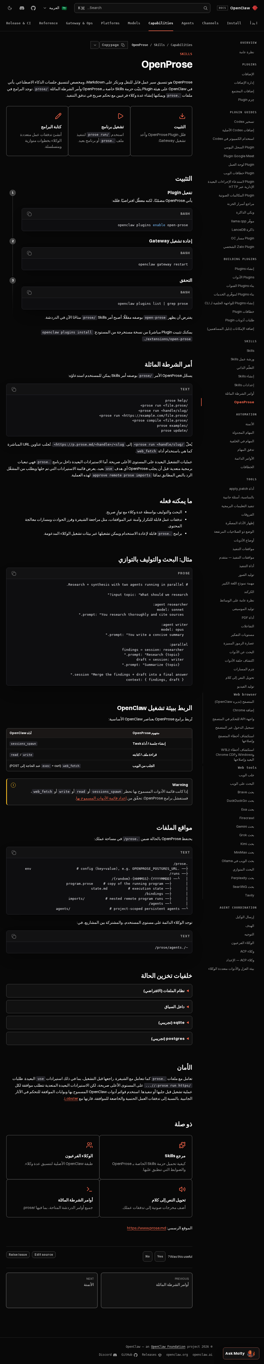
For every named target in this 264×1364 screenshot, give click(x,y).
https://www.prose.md (146, 1227)
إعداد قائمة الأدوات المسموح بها (101, 798)
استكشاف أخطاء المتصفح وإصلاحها (236, 738)
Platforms (110, 23)
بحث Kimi (247, 844)
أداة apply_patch (241, 488)
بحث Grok (246, 835)
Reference (48, 23)
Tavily (249, 895)
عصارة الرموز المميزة (239, 643)
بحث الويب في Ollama (238, 861)
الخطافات (247, 467)
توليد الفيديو (245, 686)
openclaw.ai (202, 1355)
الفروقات (247, 514)
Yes (160, 1256)
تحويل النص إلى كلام (240, 677)
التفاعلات (247, 626)
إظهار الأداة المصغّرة (240, 523)
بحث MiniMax (244, 852)
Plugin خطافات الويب (239, 173)
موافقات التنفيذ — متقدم (236, 557)
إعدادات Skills (244, 385)
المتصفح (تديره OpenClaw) (234, 701)
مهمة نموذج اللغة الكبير (238, 583)
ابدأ (254, 23)
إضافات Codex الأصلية (238, 130)
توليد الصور (246, 575)
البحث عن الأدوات (241, 652)
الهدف (249, 926)
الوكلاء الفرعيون (242, 943)
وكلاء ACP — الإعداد (240, 960)
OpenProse (244, 402)
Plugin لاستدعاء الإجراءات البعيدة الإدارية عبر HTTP (231, 183)
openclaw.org (177, 1355)
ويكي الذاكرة (245, 212)
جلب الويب (246, 775)
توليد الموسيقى (243, 609)
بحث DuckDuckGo (240, 800)
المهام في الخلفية (242, 441)
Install (234, 23)
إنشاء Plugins (244, 268)
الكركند (249, 592)
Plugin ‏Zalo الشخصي (238, 247)
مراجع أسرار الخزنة (240, 204)
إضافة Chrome (243, 710)
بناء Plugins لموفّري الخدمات (234, 294)
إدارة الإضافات (244, 82)
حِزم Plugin (246, 99)
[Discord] (22, 8)
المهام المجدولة (243, 432)
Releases (149, 1355)
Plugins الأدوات (243, 277)
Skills (250, 350)
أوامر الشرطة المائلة (239, 393)
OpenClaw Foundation (168, 1346)
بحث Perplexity (242, 878)
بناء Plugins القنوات (240, 286)
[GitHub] (33, 8)
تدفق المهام (245, 449)
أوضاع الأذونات (244, 540)
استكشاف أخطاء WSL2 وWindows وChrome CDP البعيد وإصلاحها (235, 754)
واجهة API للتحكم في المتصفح (233, 719)
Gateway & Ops (79, 23)
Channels (210, 23)
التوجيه (249, 934)
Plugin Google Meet (239, 156)
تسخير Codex (244, 121)
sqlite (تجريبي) (171, 1022)
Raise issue (18, 1254)
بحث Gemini (245, 826)
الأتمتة (249, 424)
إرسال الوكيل (245, 917)
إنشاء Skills (246, 376)
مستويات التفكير (242, 635)
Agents (188, 23)
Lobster (71, 1098)
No (147, 1256)
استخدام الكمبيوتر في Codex (233, 138)
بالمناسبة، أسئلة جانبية (238, 497)
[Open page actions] (94, 45)
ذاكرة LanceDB (243, 229)
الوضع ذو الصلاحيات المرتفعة (234, 531)
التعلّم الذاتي (245, 367)
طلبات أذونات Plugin (239, 320)
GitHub (126, 1355)
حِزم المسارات (244, 669)
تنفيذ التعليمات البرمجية (237, 506)
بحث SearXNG (243, 887)
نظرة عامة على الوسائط (237, 600)
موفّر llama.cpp (242, 221)
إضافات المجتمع (243, 91)
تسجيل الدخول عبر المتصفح (234, 727)
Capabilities (160, 23)
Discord (105, 1355)
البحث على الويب (242, 783)
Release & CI (18, 23)
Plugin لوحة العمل (241, 164)
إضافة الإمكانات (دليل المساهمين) (230, 328)
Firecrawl (247, 818)
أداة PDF (248, 617)
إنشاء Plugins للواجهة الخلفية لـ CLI (229, 303)
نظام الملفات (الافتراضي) (164, 990)
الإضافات (248, 74)
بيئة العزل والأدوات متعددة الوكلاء (231, 968)
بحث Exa (247, 809)
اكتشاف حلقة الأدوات (239, 660)
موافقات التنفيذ (243, 549)
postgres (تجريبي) (168, 1038)
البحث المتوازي (243, 869)
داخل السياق (174, 1006)
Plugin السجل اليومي (239, 147)
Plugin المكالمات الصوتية (236, 195)
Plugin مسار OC (242, 238)
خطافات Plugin (243, 311)
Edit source (44, 1254)
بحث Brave (246, 792)
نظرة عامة (246, 52)
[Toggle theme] (9, 8)
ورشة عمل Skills (242, 359)
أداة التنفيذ (246, 566)
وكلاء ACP (247, 951)
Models (134, 23)
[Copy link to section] (172, 179)
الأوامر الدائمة (244, 458)
